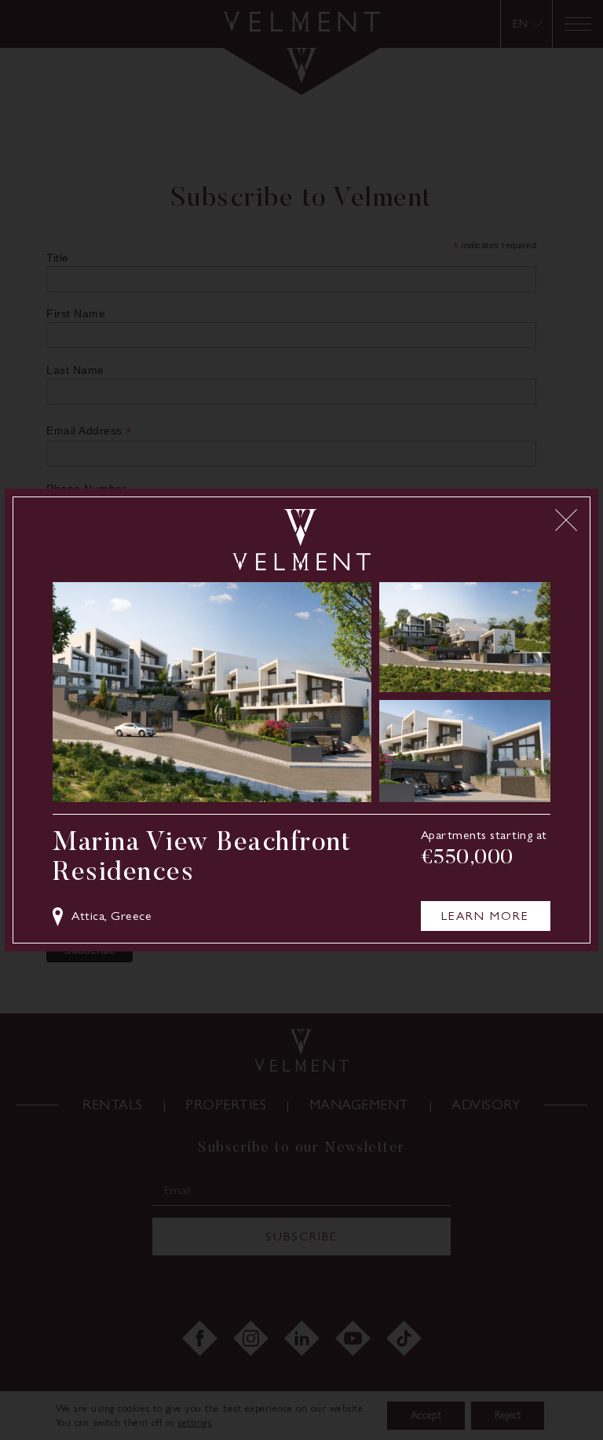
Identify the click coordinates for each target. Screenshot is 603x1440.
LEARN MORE (485, 915)
